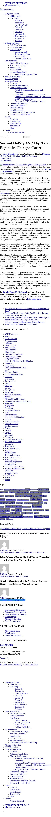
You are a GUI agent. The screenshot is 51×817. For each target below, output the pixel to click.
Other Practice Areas (13, 621)
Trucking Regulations (13, 462)
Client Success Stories (13, 635)
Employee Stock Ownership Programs (30, 763)
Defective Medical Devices (15, 614)
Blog (12, 796)
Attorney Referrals (17, 801)
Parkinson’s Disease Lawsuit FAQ (23, 743)
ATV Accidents (11, 339)
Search (26, 137)
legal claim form (34, 299)
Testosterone (10, 446)
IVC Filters (9, 379)
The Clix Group (31, 664)
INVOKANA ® (21, 693)
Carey (2, 496)
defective (36, 499)
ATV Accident (15, 738)
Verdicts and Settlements (14, 468)
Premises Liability (12, 424)
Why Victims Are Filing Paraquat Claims (21, 324)
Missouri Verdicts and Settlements (18, 401)
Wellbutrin (9, 471)
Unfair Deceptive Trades (14, 466)
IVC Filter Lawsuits (18, 713)
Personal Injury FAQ (18, 740)
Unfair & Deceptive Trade (20, 783)
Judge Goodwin (26, 507)
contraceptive (11, 500)
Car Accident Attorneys (19, 731)
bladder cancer (4, 492)
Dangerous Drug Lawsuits (15, 612)
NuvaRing (9, 408)
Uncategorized (5, 158)
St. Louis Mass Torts (13, 442)
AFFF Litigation (11, 747)
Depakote (9, 363)
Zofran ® (18, 689)
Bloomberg (4, 193)
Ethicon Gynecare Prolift (31, 503)
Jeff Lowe (4, 550)
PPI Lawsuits (15, 684)
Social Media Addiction (14, 439)
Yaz (7, 519)
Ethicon (19, 503)
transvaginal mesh (11, 516)
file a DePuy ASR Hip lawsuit (15, 292)
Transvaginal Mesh (12, 455)
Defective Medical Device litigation (19, 361)
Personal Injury (11, 415)
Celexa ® (18, 696)
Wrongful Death (11, 473)
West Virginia (41, 516)
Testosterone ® (21, 705)
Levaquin (8, 386)
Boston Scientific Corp (36, 492)
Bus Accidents (10, 350)
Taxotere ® (19, 691)
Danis (19, 500)
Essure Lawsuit (21, 720)
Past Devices (15, 718)
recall (8, 513)
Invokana (8, 377)
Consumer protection (13, 356)
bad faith (8, 343)
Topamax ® (19, 707)
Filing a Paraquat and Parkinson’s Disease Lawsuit (24, 322)
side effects (15, 513)
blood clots (14, 492)
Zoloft (7, 480)
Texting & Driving (12, 448)
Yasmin (2, 519)
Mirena (8, 397)
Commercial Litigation (14, 354)
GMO (7, 370)
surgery (36, 513)
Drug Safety (9, 365)
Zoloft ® (18, 709)
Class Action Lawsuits (18, 756)
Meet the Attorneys (12, 631)
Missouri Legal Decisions (15, 399)
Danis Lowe (25, 500)
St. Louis (28, 513)
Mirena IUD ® (20, 725)
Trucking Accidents (12, 457)
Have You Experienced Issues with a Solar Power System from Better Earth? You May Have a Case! (27, 318)
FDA (40, 502)
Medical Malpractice (13, 395)
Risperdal (8, 435)
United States (28, 517)
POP (42, 510)
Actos (7, 336)
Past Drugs (14, 687)
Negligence (9, 406)
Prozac (7, 428)
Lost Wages (9, 390)
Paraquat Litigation (12, 410)
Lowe (13, 510)
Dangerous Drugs (12, 359)
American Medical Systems (14, 490)
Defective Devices (12, 711)
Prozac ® (18, 700)
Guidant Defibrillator (23, 727)
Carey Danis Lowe (10, 154)
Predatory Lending (12, 421)
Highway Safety (11, 372)
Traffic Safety (10, 453)
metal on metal (27, 510)
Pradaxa (8, 419)
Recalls (8, 430)
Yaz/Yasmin (9, 475)
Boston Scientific (24, 492)
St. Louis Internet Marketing (11, 664)
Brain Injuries (10, 345)
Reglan (8, 433)
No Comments (5, 160)
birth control (34, 489)
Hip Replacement (17, 716)
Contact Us (4, 658)
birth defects (43, 489)
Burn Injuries (10, 347)
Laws (7, 383)
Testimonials (15, 794)
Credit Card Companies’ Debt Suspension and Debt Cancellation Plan (33, 766)
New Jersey (37, 510)
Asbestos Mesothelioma (19, 754)
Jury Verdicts (10, 381)
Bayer (27, 489)
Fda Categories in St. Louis (15, 368)
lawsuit (37, 506)
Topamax (8, 450)
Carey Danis (9, 496)
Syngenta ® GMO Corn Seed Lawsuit (30, 769)
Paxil (7, 412)
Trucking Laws (11, 459)
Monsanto (9, 403)
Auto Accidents (11, 341)
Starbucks (9, 444)
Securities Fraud (16, 778)
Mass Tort (9, 392)
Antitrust (13, 752)
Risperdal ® (19, 702)
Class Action (10, 352)
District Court (7, 502)
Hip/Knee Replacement (30, 156)
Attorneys (14, 787)
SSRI (22, 513)
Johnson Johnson (13, 506)
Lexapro (8, 388)
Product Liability (11, 426)
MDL (18, 510)
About (7, 785)
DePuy (45, 500)
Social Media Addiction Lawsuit (22, 781)
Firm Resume (10, 633)
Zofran (7, 477)
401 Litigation (11, 334)
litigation (5, 510)
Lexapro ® (19, 698)
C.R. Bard (46, 492)
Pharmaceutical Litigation (15, 610)
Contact (8, 799)
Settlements (9, 437)
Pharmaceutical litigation (14, 417)
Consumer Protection (18, 774)
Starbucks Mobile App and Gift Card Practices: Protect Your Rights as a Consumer (26, 314)
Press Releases (15, 792)
